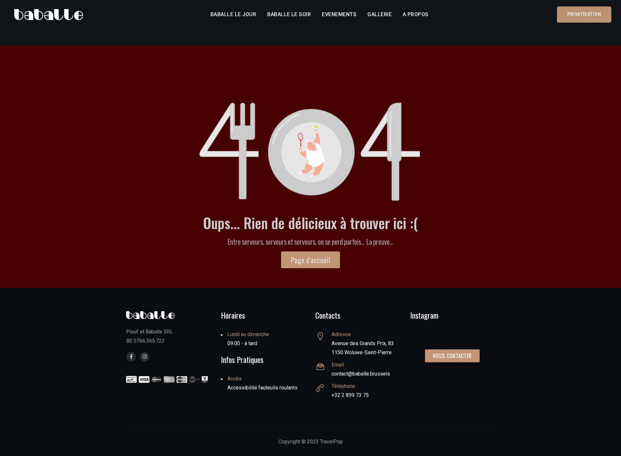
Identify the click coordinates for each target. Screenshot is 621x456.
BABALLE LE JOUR (233, 14)
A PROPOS (416, 14)
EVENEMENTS (339, 14)
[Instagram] (144, 357)
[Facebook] (131, 357)
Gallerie (379, 14)
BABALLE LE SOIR (289, 14)
